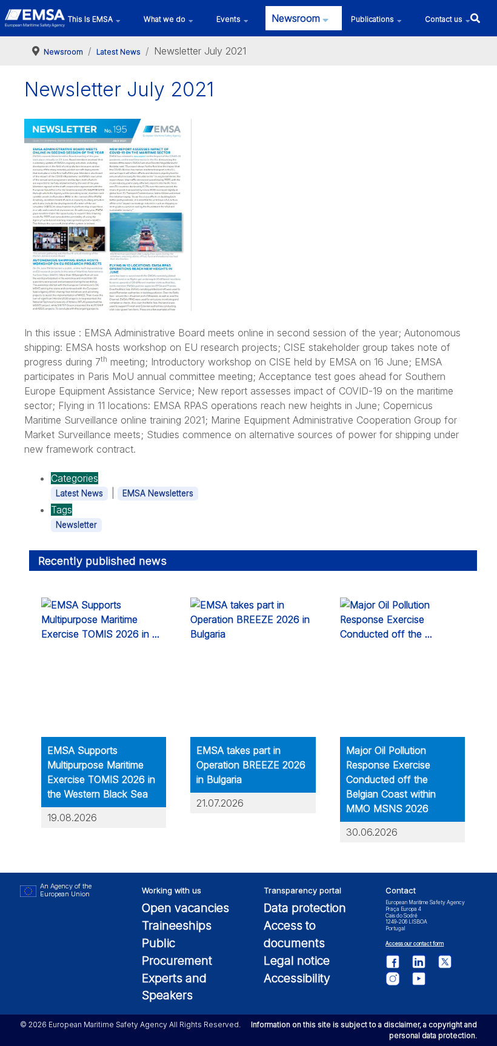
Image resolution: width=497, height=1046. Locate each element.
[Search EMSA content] (475, 18)
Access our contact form (414, 944)
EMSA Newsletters (157, 493)
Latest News (79, 493)
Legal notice (297, 960)
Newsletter (76, 525)
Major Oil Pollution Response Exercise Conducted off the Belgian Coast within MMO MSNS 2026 (391, 779)
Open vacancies (185, 908)
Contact (400, 890)
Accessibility (297, 978)
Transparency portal (302, 890)
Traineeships (177, 925)
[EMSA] (35, 18)
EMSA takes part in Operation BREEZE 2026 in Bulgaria (250, 764)
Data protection (305, 908)
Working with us (171, 890)
